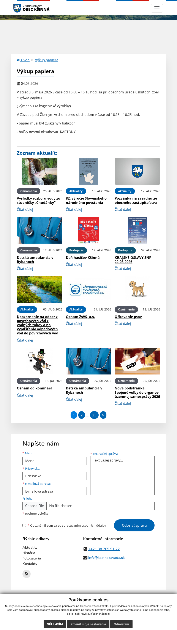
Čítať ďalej (25, 209)
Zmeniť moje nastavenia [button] (88, 624)
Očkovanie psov (128, 316)
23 (94, 415)
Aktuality (30, 547)
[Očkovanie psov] (137, 289)
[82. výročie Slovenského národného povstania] (88, 171)
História (28, 553)
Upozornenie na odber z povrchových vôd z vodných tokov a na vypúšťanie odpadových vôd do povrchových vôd (37, 325)
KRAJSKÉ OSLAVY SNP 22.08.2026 (133, 259)
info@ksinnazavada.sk (106, 557)
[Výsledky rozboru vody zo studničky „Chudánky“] (39, 171)
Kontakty (29, 563)
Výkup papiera (46, 60)
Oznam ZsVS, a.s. (80, 316)
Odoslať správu (134, 525)
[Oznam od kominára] (39, 361)
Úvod (25, 60)
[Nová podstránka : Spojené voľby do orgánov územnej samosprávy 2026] (137, 361)
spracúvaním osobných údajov (84, 525)
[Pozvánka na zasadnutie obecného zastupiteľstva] (137, 171)
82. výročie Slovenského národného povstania (86, 200)
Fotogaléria (31, 558)
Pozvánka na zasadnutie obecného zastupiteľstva (136, 200)
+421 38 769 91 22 (104, 549)
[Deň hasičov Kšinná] (88, 230)
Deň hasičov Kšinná (83, 257)
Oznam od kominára (34, 388)
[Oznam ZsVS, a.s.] (88, 289)
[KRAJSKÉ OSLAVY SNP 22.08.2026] (137, 230)
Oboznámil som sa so (67, 525)
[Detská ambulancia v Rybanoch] (39, 230)
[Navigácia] (157, 8)
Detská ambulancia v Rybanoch (35, 259)
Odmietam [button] (121, 624)
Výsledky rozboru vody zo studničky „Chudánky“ (38, 200)
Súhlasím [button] (55, 624)
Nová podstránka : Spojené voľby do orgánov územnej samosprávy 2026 (137, 392)
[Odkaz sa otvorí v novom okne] (26, 574)
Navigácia (23, 8)
